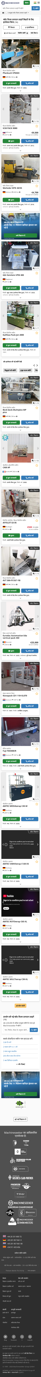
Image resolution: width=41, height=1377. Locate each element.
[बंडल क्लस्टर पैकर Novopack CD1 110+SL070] (20, 676)
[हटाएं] (27, 33)
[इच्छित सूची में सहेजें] (36, 70)
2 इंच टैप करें (7, 1042)
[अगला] (37, 53)
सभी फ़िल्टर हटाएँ (10, 33)
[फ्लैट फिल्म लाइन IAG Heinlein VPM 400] (20, 255)
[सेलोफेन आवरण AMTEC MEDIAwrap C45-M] (20, 786)
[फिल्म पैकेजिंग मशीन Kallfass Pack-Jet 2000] (20, 315)
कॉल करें (31, 83)
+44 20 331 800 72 (14, 1236)
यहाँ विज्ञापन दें (21, 1119)
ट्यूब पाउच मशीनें (25, 370)
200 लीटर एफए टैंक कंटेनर (11, 1056)
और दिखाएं (21, 1064)
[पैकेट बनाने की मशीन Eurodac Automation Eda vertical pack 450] (20, 616)
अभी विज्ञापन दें (20, 235)
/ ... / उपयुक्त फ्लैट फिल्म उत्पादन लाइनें (16, 13)
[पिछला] (3, 53)
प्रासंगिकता (30, 27)
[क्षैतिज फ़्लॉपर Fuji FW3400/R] (20, 731)
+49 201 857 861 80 (15, 1243)
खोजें (36, 8)
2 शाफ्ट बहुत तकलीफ (10, 1051)
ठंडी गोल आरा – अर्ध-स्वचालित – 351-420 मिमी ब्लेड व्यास (20, 1265)
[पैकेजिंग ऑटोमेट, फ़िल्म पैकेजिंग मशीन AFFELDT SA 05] (20, 503)
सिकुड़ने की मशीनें (10, 370)
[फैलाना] (20, 90)
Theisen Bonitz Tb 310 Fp (15, 1271)
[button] (39, 3)
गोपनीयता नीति (6, 1372)
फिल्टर (12, 27)
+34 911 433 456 (13, 1247)
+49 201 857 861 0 (14, 1240)
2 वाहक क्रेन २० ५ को (10, 1047)
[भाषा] (35, 3)
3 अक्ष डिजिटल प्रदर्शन (10, 1060)
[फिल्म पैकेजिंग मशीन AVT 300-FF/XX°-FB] (20, 561)
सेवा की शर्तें (15, 1372)
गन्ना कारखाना (31, 1271)
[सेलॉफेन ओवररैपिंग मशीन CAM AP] (20, 448)
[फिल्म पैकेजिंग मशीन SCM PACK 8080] (20, 108)
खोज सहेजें (21, 1005)
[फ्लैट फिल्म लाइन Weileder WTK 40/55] (20, 168)
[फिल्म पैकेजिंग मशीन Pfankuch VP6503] (20, 53)
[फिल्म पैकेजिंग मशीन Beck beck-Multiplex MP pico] (20, 390)
